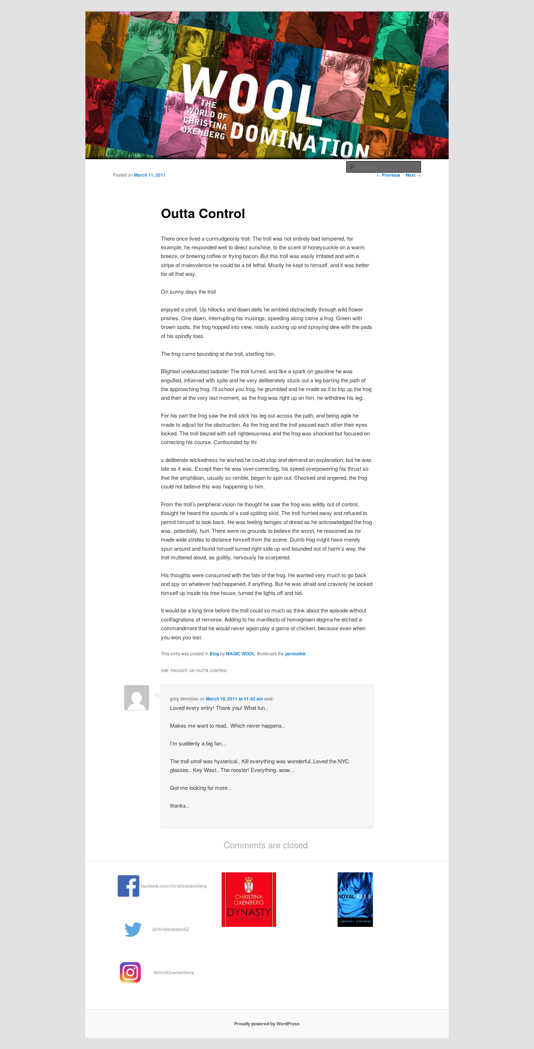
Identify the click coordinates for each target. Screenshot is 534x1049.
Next (413, 175)
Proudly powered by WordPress (267, 1023)
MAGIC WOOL (240, 653)
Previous (388, 175)
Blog (214, 653)
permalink (295, 653)
